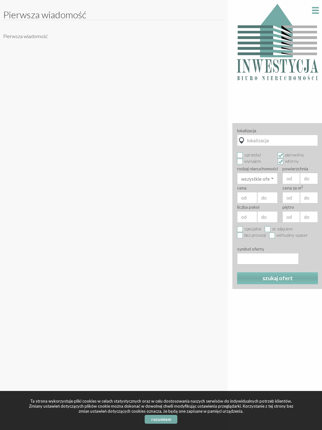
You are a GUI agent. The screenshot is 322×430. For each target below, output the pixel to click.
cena (242, 187)
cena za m (292, 187)
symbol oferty (250, 249)
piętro (288, 207)
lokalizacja (246, 130)
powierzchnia (295, 168)
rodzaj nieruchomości (257, 168)
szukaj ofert (278, 278)
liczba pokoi (248, 207)
